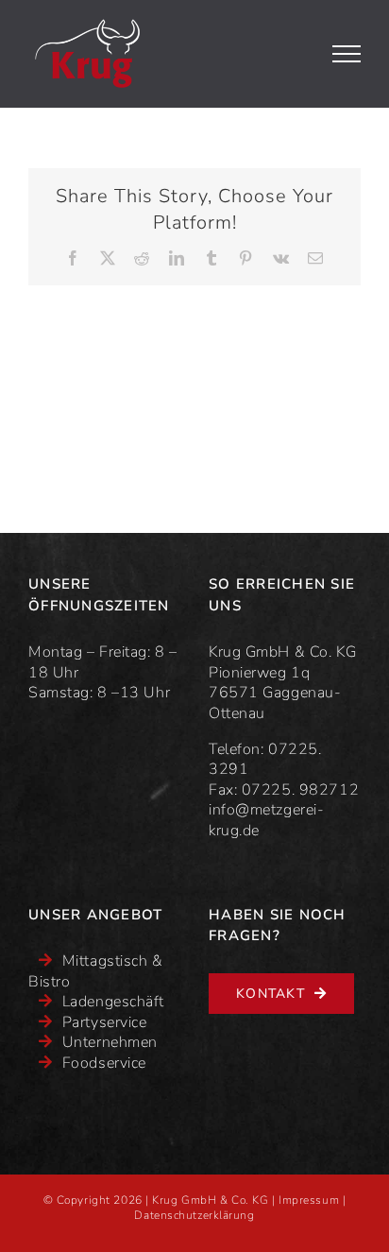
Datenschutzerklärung (194, 1215)
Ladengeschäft (113, 1001)
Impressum (309, 1200)
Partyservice (104, 1022)
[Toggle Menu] (347, 53)
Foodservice (104, 1063)
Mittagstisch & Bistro (95, 971)
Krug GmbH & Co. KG (210, 1200)
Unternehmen (110, 1042)
